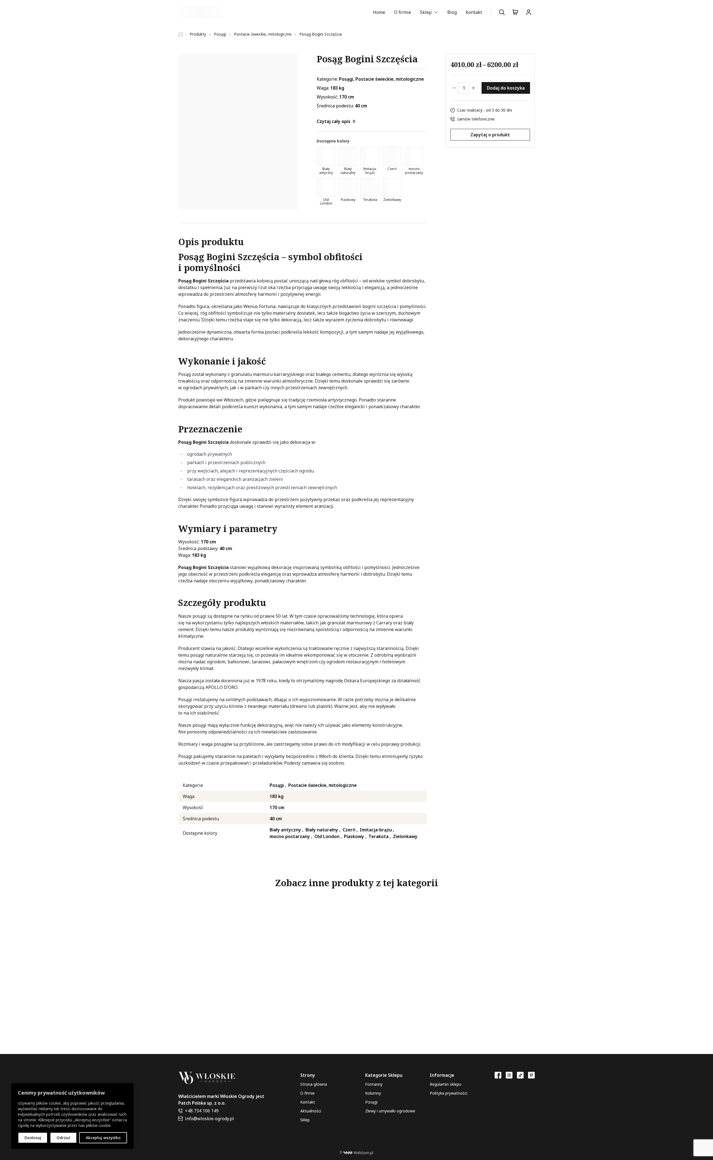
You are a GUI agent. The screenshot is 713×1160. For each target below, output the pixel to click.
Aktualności (310, 1111)
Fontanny (373, 1084)
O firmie (402, 12)
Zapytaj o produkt (490, 134)
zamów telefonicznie (476, 119)
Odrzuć (63, 1137)
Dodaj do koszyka (506, 88)
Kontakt (474, 12)
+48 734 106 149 (202, 1111)
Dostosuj (33, 1137)
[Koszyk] (515, 12)
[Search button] (502, 12)
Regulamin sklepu (445, 1084)
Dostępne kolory (333, 141)
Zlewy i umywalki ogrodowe (390, 1111)
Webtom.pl (363, 1152)
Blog (452, 12)
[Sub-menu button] (436, 12)
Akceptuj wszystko (103, 1137)
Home (379, 12)
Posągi (371, 1102)
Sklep (426, 12)
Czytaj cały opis (333, 121)
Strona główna (313, 1084)
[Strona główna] (182, 34)
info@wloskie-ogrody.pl (209, 1118)
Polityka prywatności (448, 1093)
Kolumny (373, 1093)
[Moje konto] (528, 12)
